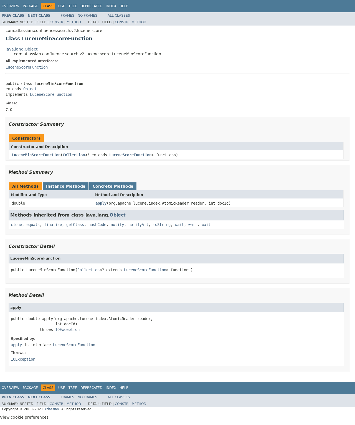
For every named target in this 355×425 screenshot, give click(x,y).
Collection (74, 155)
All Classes (119, 15)
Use (61, 6)
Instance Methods (65, 186)
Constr (56, 22)
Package (30, 6)
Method (74, 22)
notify (117, 224)
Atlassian (51, 409)
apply (100, 203)
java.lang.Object (21, 49)
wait (179, 224)
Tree (73, 6)
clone (16, 224)
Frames (67, 15)
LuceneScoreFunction (27, 67)
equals (33, 224)
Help (124, 6)
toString (162, 224)
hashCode (97, 224)
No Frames (87, 15)
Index (111, 6)
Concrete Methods (113, 186)
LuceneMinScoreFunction (36, 155)
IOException (67, 329)
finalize (53, 224)
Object (30, 89)
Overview (10, 6)
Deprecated (91, 6)
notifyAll (138, 224)
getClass (75, 224)
